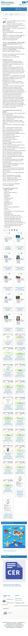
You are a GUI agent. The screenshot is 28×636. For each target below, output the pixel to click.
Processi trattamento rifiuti (9, 550)
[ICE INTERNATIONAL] (8, 2)
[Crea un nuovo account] (27, 1)
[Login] (24, 2)
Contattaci (10, 612)
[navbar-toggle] (3, 9)
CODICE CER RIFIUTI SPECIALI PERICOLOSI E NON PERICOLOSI (12, 585)
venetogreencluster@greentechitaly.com (15, 626)
